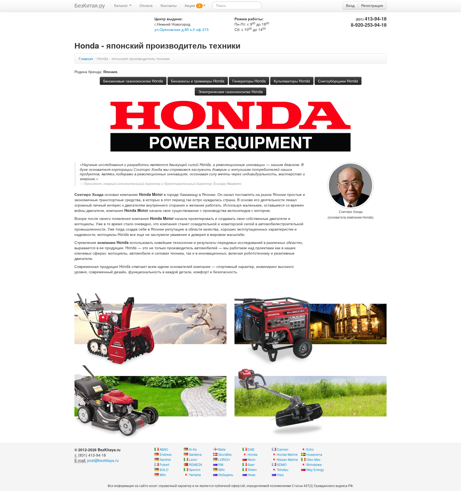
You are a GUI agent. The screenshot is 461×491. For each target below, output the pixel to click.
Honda (252, 454)
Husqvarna (314, 454)
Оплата (146, 5)
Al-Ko (193, 449)
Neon (252, 459)
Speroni (194, 469)
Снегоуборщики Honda (338, 81)
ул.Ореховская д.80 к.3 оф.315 (181, 29)
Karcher (165, 459)
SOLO (164, 469)
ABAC (164, 449)
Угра (280, 474)
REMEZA (195, 464)
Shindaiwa (314, 464)
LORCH (224, 459)
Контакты (169, 5)
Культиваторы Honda (292, 81)
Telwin (252, 469)
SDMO (282, 464)
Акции (192, 5)
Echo (310, 449)
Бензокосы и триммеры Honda (197, 81)
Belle (222, 449)
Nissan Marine (287, 459)
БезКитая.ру (89, 5)
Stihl (221, 469)
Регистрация (372, 5)
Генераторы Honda (249, 81)
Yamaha (195, 474)
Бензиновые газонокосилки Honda (133, 81)
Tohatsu (282, 469)
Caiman (282, 449)
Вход (350, 5)
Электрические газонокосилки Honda (230, 91)
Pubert (164, 464)
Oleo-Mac (313, 459)
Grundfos (225, 454)
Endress (166, 454)
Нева (251, 474)
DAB (251, 449)
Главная (86, 58)
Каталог (121, 5)
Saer (251, 464)
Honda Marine (287, 454)
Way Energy (315, 469)
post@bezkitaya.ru (103, 460)
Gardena (195, 454)
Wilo (163, 474)
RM (220, 464)
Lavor (193, 459)
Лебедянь (225, 474)
